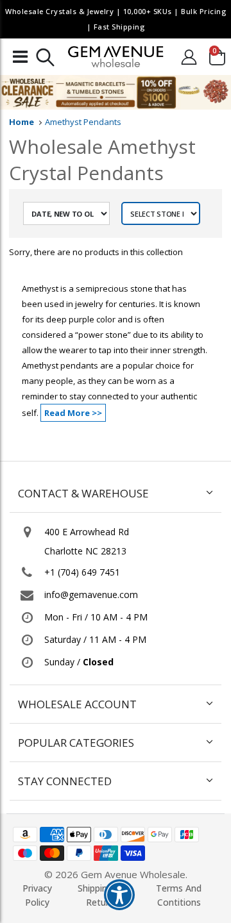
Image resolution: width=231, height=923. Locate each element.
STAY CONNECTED (65, 781)
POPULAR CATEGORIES (76, 742)
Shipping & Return (100, 895)
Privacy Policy (37, 895)
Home (21, 122)
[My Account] (188, 56)
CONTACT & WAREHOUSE (83, 493)
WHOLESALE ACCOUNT (77, 704)
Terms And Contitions (178, 895)
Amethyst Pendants (83, 122)
